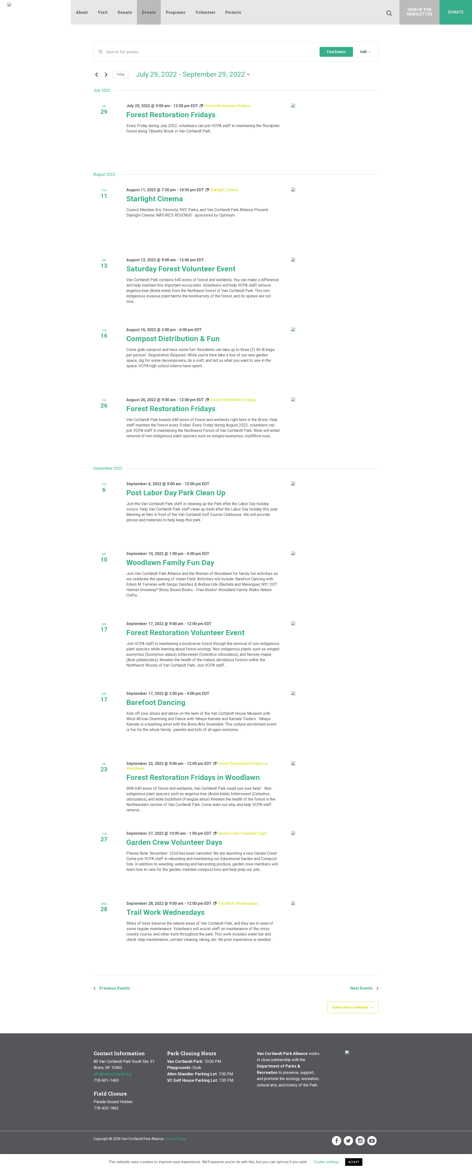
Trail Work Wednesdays (165, 912)
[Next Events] (106, 74)
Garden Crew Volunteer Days (174, 842)
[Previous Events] (96, 74)
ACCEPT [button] (353, 1162)
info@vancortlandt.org (112, 1074)
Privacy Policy (175, 1139)
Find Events (336, 52)
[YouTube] (372, 1140)
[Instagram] (360, 1140)
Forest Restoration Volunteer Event (185, 632)
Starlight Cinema (154, 198)
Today (121, 74)
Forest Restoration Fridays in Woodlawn (193, 777)
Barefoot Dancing (155, 702)
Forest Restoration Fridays (170, 114)
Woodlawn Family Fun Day (170, 562)
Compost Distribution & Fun (173, 338)
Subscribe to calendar (350, 1007)
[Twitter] (348, 1140)
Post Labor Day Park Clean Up (175, 492)
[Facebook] (336, 1140)
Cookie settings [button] (326, 1162)
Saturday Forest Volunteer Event (181, 268)
